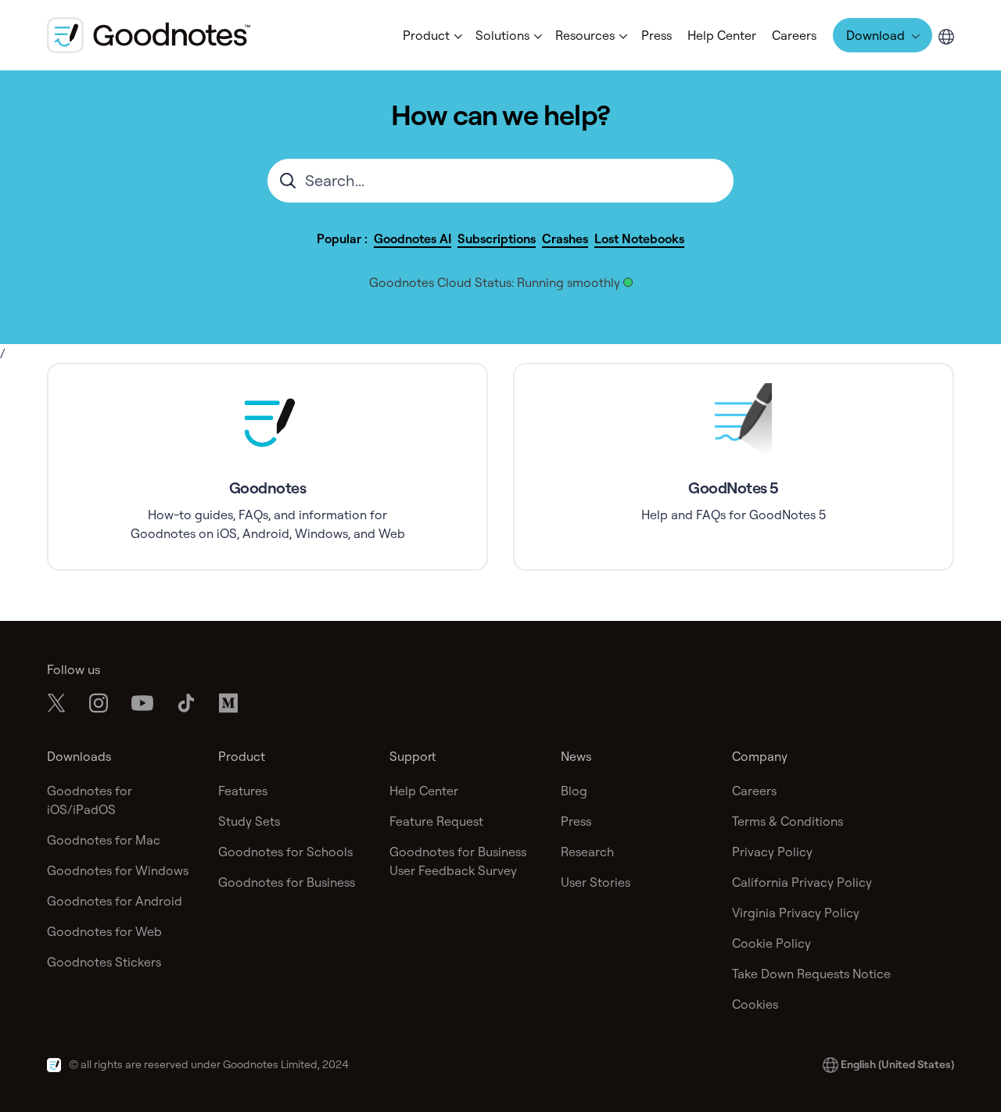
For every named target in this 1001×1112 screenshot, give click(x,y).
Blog (574, 790)
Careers (794, 35)
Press (656, 35)
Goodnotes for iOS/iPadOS (89, 800)
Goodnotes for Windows (117, 870)
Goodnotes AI (412, 238)
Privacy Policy (772, 851)
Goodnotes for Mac (103, 840)
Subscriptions (496, 238)
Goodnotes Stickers (104, 962)
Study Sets (249, 821)
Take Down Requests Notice (811, 973)
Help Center (721, 35)
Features (242, 790)
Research (587, 851)
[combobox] (500, 180)
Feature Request (436, 821)
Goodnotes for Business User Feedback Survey (457, 861)
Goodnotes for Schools (285, 851)
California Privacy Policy (802, 882)
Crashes (565, 238)
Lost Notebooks (639, 238)
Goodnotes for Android (114, 901)
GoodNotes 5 (733, 488)
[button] (431, 35)
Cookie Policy (771, 943)
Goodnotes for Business (286, 882)
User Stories (595, 882)
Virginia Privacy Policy (795, 912)
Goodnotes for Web (104, 931)
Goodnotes (268, 488)
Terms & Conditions (787, 821)
